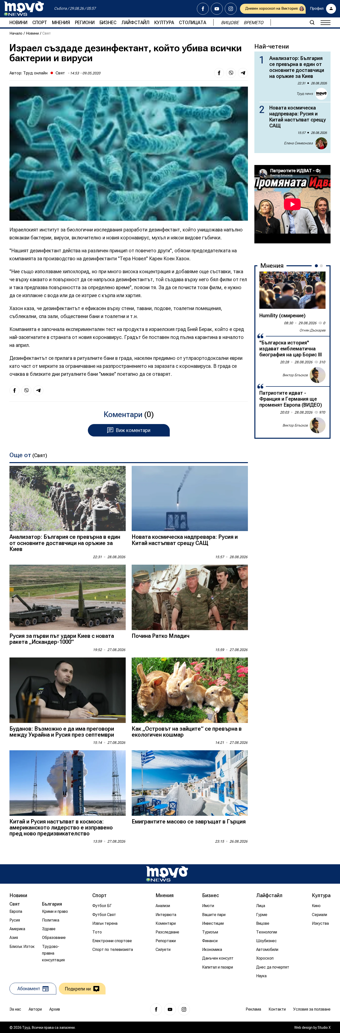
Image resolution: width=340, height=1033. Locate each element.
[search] (312, 22)
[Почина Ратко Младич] (190, 597)
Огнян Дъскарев (312, 330)
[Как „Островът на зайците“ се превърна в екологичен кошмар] (190, 690)
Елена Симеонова (298, 143)
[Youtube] (217, 9)
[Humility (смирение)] (292, 290)
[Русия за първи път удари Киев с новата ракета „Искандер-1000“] (67, 597)
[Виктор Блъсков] (318, 375)
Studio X (324, 1028)
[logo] (24, 8)
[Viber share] (231, 73)
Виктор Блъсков (295, 375)
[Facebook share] (219, 73)
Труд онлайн (35, 72)
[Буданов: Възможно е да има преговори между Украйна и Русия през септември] (67, 690)
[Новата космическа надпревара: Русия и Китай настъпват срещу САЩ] (190, 498)
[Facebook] (203, 9)
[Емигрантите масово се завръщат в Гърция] (190, 783)
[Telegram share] (243, 73)
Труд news (304, 94)
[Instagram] (231, 9)
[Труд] (167, 873)
